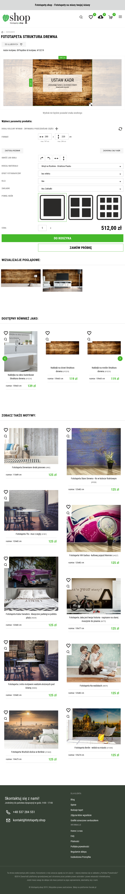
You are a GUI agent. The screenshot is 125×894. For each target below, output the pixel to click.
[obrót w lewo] (49, 158)
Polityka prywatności (80, 846)
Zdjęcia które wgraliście (81, 815)
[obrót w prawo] (41, 158)
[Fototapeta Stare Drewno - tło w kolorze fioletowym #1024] (94, 451)
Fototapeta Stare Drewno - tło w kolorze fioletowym (94, 478)
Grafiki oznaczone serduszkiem (84, 820)
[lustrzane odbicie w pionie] (63, 158)
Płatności (75, 841)
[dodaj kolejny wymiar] (31, 129)
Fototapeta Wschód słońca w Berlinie (28, 752)
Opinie (73, 804)
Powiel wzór (7, 196)
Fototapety (10, 32)
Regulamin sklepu (79, 851)
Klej (4, 181)
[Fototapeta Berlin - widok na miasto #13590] (94, 726)
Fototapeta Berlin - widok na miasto (90, 747)
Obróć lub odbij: (9, 158)
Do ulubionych (11, 44)
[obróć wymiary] (120, 129)
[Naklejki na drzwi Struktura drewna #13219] (62, 347)
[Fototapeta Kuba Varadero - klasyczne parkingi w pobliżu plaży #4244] (31, 584)
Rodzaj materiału (10, 166)
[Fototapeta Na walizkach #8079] (94, 663)
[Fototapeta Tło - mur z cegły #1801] (31, 510)
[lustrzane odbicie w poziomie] (56, 158)
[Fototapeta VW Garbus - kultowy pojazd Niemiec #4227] (94, 528)
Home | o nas (77, 831)
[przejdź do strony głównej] (16, 18)
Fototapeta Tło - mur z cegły (28, 534)
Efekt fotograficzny (11, 173)
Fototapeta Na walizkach (91, 685)
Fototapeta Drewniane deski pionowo (28, 467)
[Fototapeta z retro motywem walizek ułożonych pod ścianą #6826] (31, 660)
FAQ (72, 836)
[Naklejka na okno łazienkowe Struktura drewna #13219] (20, 351)
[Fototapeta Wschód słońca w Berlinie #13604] (31, 729)
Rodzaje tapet (77, 810)
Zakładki (6, 188)
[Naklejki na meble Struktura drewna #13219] (104, 347)
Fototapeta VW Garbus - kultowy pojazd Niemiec (90, 555)
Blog (73, 799)
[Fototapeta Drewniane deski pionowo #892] (31, 446)
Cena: (4, 228)
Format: (5, 137)
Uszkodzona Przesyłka (81, 857)
